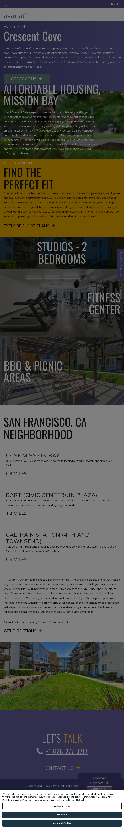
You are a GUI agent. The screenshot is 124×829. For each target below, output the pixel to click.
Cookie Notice (76, 800)
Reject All (62, 814)
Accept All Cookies (62, 823)
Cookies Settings (62, 806)
